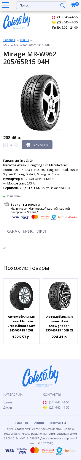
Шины (24, 40)
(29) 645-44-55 (67, 22)
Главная (9, 40)
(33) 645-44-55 (67, 17)
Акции (39, 423)
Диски (7, 407)
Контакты (58, 423)
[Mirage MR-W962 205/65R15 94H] (40, 102)
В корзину (40, 145)
